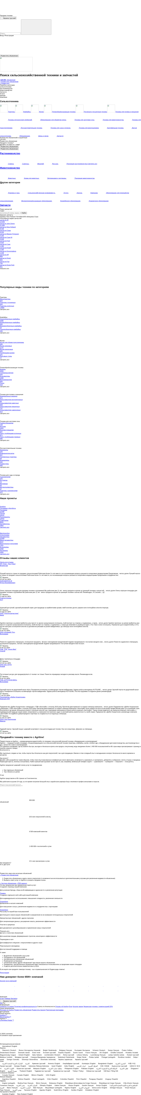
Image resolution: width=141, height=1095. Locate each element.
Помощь (7, 998)
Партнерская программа (54, 1010)
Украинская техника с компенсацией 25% (98, 1006)
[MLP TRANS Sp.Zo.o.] (7, 985)
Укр (1, 1003)
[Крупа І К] (22, 995)
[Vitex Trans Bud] (81, 990)
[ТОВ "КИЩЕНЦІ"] (125, 985)
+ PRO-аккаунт (22, 883)
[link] (70, 139)
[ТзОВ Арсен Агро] (125, 990)
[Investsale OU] (66, 985)
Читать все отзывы (7, 562)
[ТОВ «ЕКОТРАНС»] (110, 985)
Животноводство (10, 168)
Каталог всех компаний (8, 981)
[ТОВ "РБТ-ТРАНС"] (7, 995)
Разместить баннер (39, 1010)
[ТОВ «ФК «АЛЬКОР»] (37, 985)
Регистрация (4, 972)
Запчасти (5, 205)
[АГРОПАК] (110, 990)
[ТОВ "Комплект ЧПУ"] (96, 990)
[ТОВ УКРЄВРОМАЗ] (37, 990)
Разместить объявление (9, 146)
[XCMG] (96, 985)
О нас (2, 998)
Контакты (14, 998)
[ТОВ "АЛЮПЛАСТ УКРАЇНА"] (51, 990)
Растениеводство (10, 153)
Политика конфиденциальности (25, 1006)
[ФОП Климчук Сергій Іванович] (22, 985)
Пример (3, 893)
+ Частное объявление (8, 883)
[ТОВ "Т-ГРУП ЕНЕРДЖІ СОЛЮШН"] (81, 985)
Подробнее (4, 901)
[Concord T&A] (66, 990)
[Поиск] (36, 27)
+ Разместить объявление (9, 875)
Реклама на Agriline (7, 1010)
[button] (70, 45)
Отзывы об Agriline (62, 1006)
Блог (70, 1006)
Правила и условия (7, 1006)
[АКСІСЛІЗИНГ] (7, 990)
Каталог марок (78, 1006)
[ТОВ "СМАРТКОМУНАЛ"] (22, 990)
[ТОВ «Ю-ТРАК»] (51, 985)
